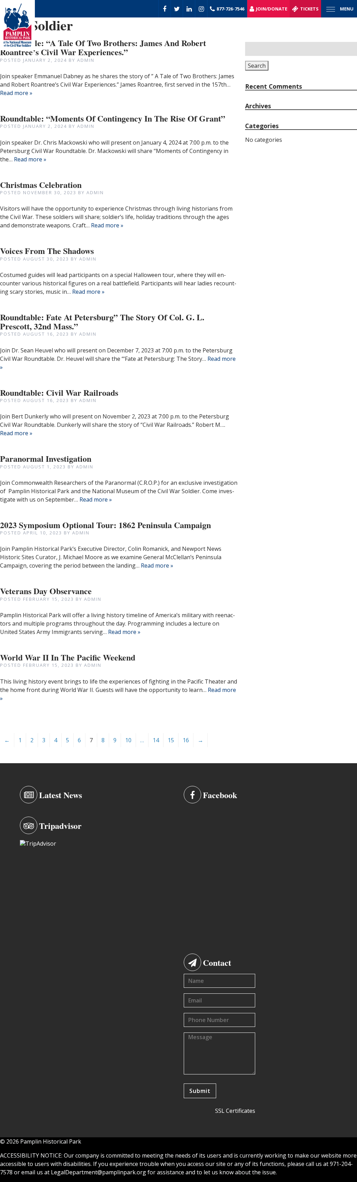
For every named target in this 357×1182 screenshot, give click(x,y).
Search (257, 66)
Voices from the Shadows (47, 251)
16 (186, 740)
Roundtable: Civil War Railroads (59, 392)
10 (128, 740)
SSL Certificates (235, 1111)
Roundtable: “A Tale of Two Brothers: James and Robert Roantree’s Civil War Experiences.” (103, 47)
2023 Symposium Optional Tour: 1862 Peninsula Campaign (105, 525)
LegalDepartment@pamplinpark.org (98, 1172)
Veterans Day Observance (46, 591)
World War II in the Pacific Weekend (67, 657)
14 (156, 740)
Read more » (16, 93)
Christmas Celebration (41, 184)
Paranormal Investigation (45, 458)
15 (171, 740)
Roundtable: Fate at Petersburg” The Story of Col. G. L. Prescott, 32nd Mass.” (102, 321)
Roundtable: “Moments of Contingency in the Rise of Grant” (112, 118)
